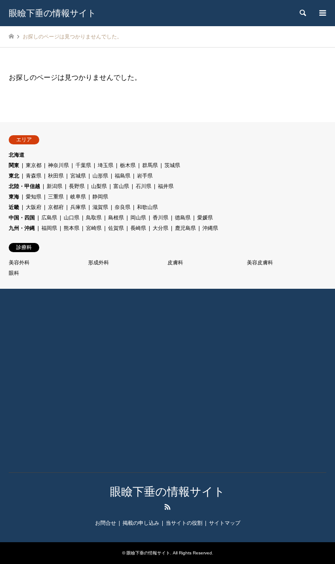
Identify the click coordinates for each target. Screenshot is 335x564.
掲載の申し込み (141, 523)
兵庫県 (78, 207)
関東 (14, 165)
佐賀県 (116, 228)
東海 (14, 197)
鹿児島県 (185, 228)
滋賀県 (100, 207)
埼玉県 (105, 165)
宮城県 (78, 176)
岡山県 (138, 218)
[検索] (302, 13)
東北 (14, 176)
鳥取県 (94, 218)
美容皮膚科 (260, 263)
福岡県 (49, 228)
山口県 (71, 218)
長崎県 (138, 228)
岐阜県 (78, 197)
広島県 (49, 218)
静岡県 (100, 197)
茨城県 (172, 165)
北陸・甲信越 (24, 186)
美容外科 (19, 263)
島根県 (116, 218)
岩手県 (145, 176)
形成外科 (98, 263)
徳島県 (183, 218)
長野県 (77, 186)
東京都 (33, 165)
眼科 (14, 273)
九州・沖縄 (22, 228)
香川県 (160, 218)
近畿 (14, 207)
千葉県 (83, 165)
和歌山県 (147, 207)
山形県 (100, 176)
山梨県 (99, 186)
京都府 (56, 207)
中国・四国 (22, 218)
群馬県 (150, 165)
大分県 (160, 228)
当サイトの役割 (184, 523)
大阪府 (33, 207)
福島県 (122, 176)
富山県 (121, 186)
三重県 (56, 197)
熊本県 (71, 228)
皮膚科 (175, 263)
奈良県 (122, 207)
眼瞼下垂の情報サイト (167, 491)
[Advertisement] (63, 387)
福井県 (166, 186)
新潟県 (54, 186)
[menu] (322, 13)
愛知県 (33, 197)
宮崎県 (94, 228)
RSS (167, 507)
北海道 (16, 155)
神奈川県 (58, 165)
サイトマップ (224, 523)
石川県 (143, 186)
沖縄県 (210, 228)
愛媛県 (205, 218)
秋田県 (56, 176)
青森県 (33, 176)
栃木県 (128, 165)
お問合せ (105, 523)
